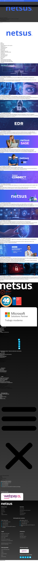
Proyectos (3, 56)
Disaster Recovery (4, 51)
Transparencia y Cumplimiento (6, 382)
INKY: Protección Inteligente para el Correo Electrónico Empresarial (15, 221)
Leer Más (2, 81)
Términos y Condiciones (5, 381)
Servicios (2, 44)
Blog (2, 58)
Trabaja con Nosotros (4, 332)
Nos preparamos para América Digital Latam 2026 (11, 167)
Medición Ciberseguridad (6, 52)
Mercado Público (4, 54)
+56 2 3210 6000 (3, 20)
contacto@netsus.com (4, 19)
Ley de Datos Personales (6, 59)
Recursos (2, 57)
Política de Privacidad (4, 377)
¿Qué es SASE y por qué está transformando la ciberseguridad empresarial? (17, 149)
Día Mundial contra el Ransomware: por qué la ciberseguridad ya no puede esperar (19, 277)
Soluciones (2, 50)
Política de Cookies (4, 378)
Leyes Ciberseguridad (4, 475)
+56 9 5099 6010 (21, 0)
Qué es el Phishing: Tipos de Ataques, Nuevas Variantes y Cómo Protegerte (17, 114)
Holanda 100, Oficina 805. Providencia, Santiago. (9, 18)
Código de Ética (4, 514)
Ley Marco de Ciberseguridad (7, 61)
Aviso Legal (2, 380)
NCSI (1, 397)
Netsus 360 (2, 49)
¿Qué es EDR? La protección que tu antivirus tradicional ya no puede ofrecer (17, 132)
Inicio (1, 42)
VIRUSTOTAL (2, 398)
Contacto (2, 62)
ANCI (1, 394)
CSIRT (1, 395)
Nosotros (2, 43)
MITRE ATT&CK (3, 396)
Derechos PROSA (3, 379)
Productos (2, 53)
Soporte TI (3, 46)
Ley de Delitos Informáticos (6, 60)
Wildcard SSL (2, 560)
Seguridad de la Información (6, 45)
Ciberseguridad (4, 47)
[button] (19, 437)
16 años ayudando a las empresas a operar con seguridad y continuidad (16, 204)
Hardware (2, 372)
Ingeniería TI (3, 48)
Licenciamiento (4, 55)
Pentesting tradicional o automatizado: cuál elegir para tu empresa (15, 96)
